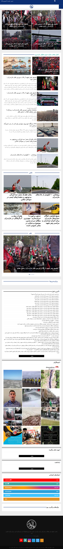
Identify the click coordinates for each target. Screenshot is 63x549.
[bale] (54, 1)
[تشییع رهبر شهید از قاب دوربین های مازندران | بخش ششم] (16, 20)
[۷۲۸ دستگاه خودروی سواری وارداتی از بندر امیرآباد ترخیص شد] (47, 130)
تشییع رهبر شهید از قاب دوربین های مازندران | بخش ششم (46, 297)
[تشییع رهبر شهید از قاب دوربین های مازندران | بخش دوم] (47, 83)
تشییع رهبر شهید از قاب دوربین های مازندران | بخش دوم (47, 304)
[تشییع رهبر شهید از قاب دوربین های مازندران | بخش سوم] (46, 66)
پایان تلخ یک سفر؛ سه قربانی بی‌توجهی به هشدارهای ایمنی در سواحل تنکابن (19, 197)
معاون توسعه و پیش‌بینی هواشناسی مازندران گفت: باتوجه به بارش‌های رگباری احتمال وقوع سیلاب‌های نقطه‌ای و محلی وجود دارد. (32, 337)
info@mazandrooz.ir (29, 536)
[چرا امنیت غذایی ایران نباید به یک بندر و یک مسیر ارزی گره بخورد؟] (17, 66)
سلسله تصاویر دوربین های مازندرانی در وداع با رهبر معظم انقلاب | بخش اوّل (43, 315)
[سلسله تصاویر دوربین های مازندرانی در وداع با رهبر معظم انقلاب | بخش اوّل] (47, 114)
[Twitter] (61, 1)
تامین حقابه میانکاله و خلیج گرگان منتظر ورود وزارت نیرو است (46, 329)
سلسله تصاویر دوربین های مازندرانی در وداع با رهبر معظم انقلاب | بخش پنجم (43, 308)
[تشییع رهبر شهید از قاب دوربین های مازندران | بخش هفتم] (46, 20)
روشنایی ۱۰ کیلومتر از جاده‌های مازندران (23, 155)
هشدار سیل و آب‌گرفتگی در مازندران (13, 217)
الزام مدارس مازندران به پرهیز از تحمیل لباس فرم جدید (47, 327)
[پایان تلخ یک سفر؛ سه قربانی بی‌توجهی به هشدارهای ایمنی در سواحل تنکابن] (47, 145)
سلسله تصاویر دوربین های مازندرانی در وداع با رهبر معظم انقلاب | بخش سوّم (43, 311)
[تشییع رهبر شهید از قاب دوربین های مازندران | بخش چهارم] (16, 40)
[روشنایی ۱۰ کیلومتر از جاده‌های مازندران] (47, 161)
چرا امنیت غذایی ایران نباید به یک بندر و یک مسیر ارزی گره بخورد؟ (45, 294)
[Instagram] (59, 1)
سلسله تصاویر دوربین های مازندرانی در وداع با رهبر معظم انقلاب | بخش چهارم (42, 310)
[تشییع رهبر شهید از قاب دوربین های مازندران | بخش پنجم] (46, 40)
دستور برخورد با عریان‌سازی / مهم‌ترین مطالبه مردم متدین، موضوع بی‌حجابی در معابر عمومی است (32, 220)
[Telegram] (58, 1)
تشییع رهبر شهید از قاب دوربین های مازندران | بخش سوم (47, 302)
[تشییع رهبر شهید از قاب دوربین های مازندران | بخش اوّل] (47, 99)
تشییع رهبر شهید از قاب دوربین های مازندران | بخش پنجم (47, 299)
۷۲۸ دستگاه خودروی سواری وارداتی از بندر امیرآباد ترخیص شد (46, 317)
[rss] (56, 1)
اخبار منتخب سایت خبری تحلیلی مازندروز (47, 54)
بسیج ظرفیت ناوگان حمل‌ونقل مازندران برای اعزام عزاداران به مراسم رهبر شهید (50, 219)
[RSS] (42, 540)
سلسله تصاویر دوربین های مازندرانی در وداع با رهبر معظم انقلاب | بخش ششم (42, 306)
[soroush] (21, 540)
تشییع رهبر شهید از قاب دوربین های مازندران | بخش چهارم (46, 301)
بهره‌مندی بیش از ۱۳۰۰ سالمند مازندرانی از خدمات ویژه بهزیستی (45, 335)
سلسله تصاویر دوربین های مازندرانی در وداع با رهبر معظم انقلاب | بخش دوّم (43, 313)
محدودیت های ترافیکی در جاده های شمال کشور (49, 331)
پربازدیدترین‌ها (53, 281)
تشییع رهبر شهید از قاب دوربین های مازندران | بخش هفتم (37, 268)
